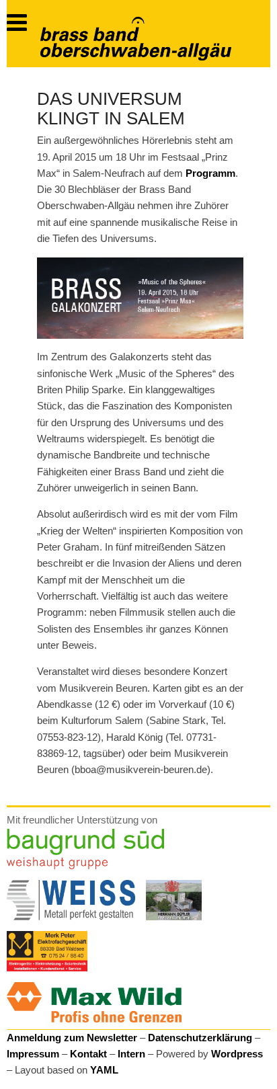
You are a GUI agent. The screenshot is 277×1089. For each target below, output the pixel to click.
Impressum (33, 1053)
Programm (210, 173)
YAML (104, 1070)
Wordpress (237, 1053)
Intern (131, 1053)
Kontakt (88, 1053)
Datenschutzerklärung (200, 1037)
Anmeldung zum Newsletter (72, 1037)
